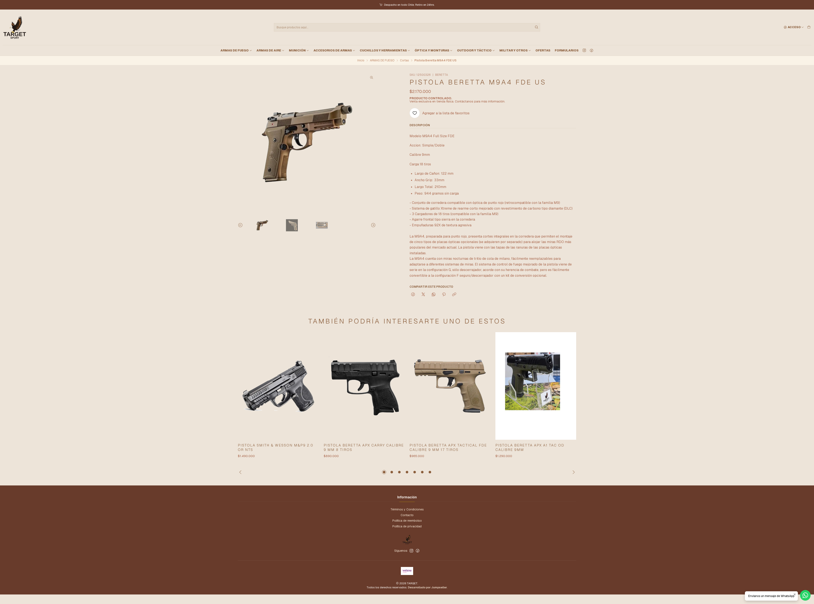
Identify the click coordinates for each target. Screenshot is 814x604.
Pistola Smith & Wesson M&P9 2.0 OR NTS (275, 447)
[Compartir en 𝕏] (423, 295)
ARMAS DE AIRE (268, 50)
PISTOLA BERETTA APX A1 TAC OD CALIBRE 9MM (529, 447)
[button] (384, 472)
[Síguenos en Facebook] (592, 50)
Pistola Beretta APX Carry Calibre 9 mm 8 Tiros (364, 447)
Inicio (360, 60)
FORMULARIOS (566, 50)
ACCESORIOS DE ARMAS (333, 50)
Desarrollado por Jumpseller (427, 587)
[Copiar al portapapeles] (454, 295)
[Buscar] (536, 27)
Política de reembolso (407, 520)
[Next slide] (372, 225)
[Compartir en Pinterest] (443, 295)
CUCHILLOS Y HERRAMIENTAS (383, 50)
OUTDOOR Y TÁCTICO (474, 50)
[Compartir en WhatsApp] (433, 295)
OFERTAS (542, 50)
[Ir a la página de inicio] (14, 27)
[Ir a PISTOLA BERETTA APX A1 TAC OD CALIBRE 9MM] (535, 386)
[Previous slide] (241, 225)
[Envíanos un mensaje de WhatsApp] (805, 595)
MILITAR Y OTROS (513, 50)
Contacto (407, 515)
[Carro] (808, 27)
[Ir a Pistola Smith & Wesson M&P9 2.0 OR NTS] (278, 386)
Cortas (404, 60)
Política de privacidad (407, 526)
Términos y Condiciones (407, 509)
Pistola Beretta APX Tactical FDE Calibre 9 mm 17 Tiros (448, 447)
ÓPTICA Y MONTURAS (432, 50)
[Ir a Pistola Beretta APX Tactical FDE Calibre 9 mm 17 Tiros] (450, 386)
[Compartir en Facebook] (413, 295)
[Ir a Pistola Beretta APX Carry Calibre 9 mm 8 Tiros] (364, 386)
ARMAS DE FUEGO (234, 50)
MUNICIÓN (297, 50)
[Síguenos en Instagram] (584, 50)
